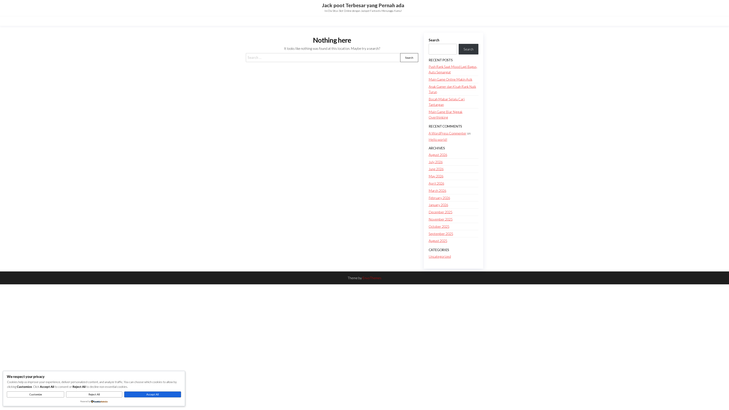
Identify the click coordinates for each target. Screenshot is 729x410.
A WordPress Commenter (447, 133)
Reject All (94, 394)
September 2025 (441, 234)
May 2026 (436, 176)
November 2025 (441, 219)
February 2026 (439, 198)
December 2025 (440, 212)
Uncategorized (440, 256)
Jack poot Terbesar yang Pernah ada (363, 5)
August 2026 (438, 155)
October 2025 (439, 226)
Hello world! (438, 139)
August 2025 (438, 241)
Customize (35, 394)
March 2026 (437, 190)
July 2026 (436, 162)
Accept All (152, 394)
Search (434, 40)
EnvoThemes (371, 278)
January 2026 (438, 205)
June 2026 (436, 169)
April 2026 (436, 183)
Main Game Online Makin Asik (450, 79)
